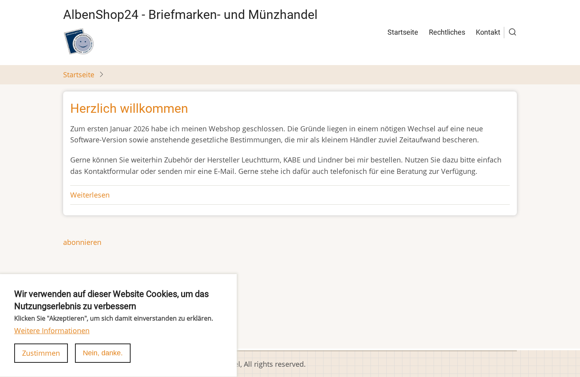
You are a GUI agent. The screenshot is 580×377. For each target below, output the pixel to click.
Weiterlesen (90, 195)
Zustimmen (41, 353)
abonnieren (82, 242)
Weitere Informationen (52, 330)
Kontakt (488, 32)
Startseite (402, 32)
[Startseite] (79, 41)
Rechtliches (447, 32)
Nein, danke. (103, 353)
